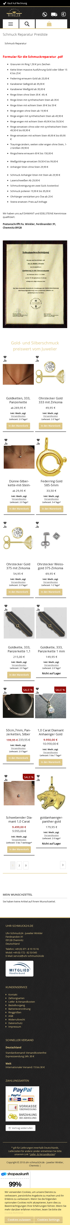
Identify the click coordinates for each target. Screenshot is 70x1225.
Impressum (14, 1026)
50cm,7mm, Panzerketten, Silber (18, 732)
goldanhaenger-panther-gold (51, 819)
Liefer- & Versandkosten (21, 1001)
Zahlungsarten (16, 998)
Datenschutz (15, 1023)
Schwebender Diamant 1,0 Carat (19, 819)
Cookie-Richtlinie (14, 1212)
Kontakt (12, 994)
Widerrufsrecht (16, 1019)
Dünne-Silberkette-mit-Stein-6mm (19, 483)
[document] (35, 1206)
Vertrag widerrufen (22, 1128)
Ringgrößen (14, 1012)
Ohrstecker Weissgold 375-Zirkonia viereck (50, 566)
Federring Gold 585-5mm (51, 483)
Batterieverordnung (19, 1008)
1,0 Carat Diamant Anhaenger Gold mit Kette (51, 732)
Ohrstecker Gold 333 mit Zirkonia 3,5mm (51, 400)
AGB (10, 1016)
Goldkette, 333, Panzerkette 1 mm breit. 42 (51, 649)
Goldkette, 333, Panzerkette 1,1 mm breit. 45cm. (19, 649)
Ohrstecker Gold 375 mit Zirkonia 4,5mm (18, 566)
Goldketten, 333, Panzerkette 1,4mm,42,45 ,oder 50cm (18, 400)
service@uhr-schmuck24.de (28, 956)
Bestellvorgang (16, 1005)
